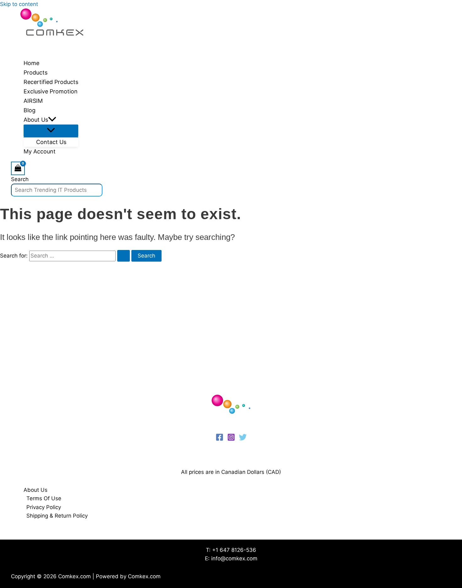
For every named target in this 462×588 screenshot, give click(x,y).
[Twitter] (243, 439)
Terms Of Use (43, 498)
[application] (52, 120)
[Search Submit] (123, 256)
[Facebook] (219, 439)
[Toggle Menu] (51, 131)
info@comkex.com (234, 558)
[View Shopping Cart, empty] (18, 168)
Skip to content (19, 4)
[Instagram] (231, 439)
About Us (35, 490)
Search (20, 179)
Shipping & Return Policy (57, 516)
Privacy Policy (43, 507)
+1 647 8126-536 (234, 550)
